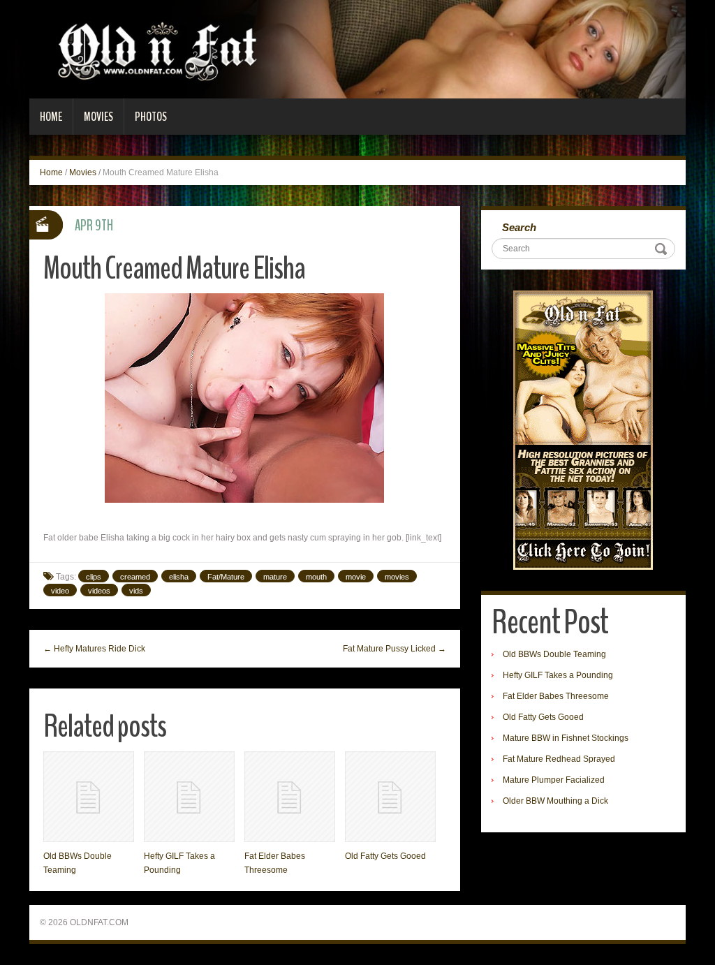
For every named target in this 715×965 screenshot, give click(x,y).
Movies (98, 116)
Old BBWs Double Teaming (554, 654)
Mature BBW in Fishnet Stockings (565, 738)
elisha (179, 577)
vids (136, 591)
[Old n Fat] (357, 49)
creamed (135, 577)
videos (99, 591)
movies (397, 577)
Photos (151, 116)
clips (93, 577)
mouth (316, 577)
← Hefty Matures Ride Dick (94, 649)
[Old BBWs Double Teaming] (88, 796)
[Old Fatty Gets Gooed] (390, 796)
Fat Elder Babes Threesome (556, 696)
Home (51, 116)
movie (356, 577)
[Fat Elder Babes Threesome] (289, 796)
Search (519, 227)
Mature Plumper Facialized (554, 780)
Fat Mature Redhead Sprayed (559, 759)
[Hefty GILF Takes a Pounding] (189, 796)
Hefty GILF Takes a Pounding (558, 675)
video (60, 591)
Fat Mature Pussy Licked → (394, 649)
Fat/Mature (225, 577)
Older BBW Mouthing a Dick (555, 801)
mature (275, 577)
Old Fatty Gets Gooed (385, 856)
